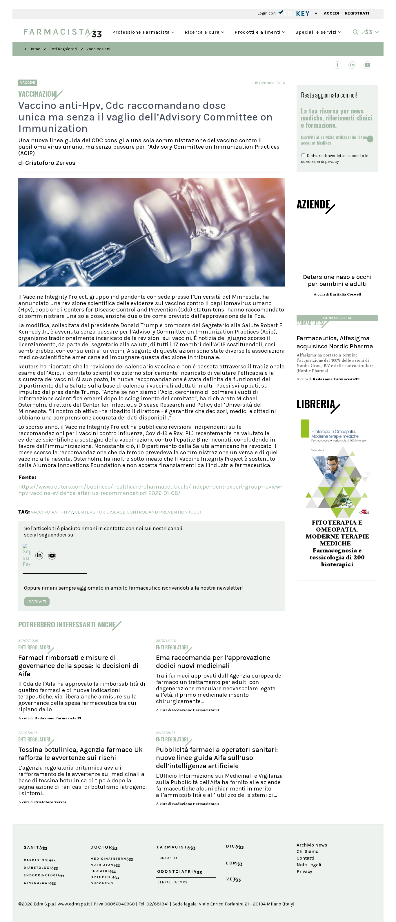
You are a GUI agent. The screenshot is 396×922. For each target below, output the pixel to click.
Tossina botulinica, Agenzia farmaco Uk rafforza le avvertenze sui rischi (80, 753)
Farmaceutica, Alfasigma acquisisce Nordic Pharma (335, 342)
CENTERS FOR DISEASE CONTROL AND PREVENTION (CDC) (138, 512)
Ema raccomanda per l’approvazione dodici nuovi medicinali (213, 661)
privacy (332, 161)
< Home (32, 48)
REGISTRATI (357, 13)
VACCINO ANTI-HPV (52, 512)
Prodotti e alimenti (258, 31)
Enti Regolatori (63, 48)
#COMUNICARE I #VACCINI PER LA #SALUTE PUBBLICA (337, 540)
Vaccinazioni (98, 48)
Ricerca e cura (203, 31)
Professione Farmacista (141, 31)
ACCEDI (331, 13)
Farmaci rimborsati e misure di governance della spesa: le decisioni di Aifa (78, 665)
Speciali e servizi (316, 31)
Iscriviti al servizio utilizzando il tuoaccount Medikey (334, 140)
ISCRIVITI (36, 601)
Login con (267, 13)
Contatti (305, 858)
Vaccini (27, 82)
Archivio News (312, 845)
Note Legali (309, 864)
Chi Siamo (307, 851)
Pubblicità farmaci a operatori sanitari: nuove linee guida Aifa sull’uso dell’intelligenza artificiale (217, 757)
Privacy (304, 871)
